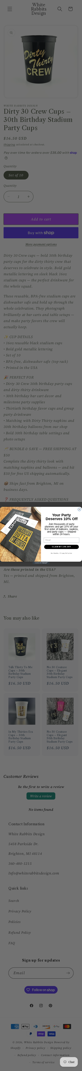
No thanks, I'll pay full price (61, 553)
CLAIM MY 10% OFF (61, 547)
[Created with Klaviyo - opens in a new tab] (41, 563)
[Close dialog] (79, 509)
